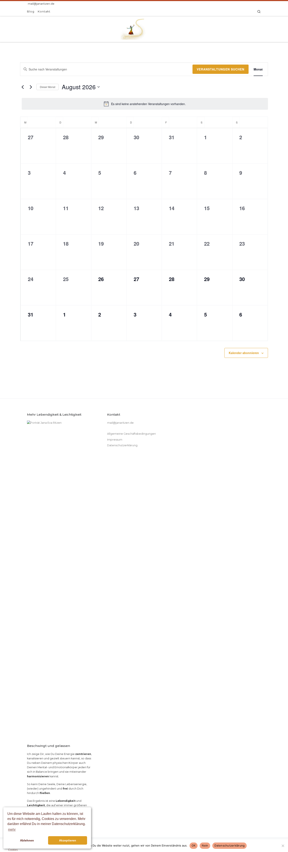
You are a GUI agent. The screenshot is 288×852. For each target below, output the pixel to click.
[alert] (145, 104)
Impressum (114, 439)
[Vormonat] (22, 86)
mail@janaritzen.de (120, 422)
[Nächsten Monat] (30, 86)
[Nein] (283, 846)
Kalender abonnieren (244, 353)
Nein (205, 845)
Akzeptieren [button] (67, 840)
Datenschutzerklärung (122, 445)
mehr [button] (12, 829)
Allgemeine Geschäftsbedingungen (131, 433)
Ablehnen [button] (27, 840)
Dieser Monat (47, 87)
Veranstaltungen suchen (220, 69)
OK (194, 845)
